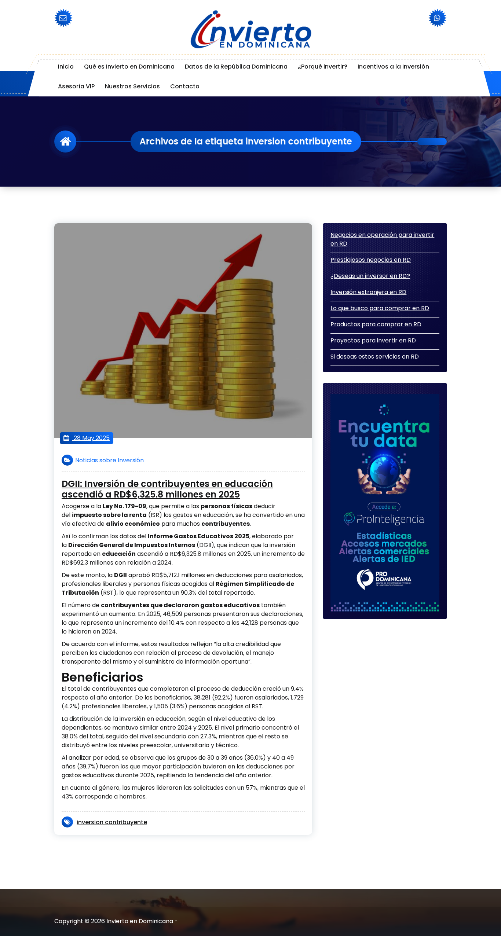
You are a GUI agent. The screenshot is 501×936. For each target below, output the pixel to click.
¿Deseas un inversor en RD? (370, 276)
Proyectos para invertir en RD (373, 340)
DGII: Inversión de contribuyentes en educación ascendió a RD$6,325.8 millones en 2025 (167, 489)
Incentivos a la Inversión (393, 66)
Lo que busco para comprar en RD (379, 308)
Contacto (185, 86)
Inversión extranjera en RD (368, 292)
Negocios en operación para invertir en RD (382, 239)
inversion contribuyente (112, 822)
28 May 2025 (91, 438)
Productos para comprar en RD (375, 324)
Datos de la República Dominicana (236, 66)
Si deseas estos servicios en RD (374, 356)
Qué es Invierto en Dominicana (129, 66)
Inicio (66, 66)
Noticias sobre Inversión (109, 460)
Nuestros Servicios (132, 86)
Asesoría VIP (76, 86)
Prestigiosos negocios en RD (370, 260)
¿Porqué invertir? (322, 66)
